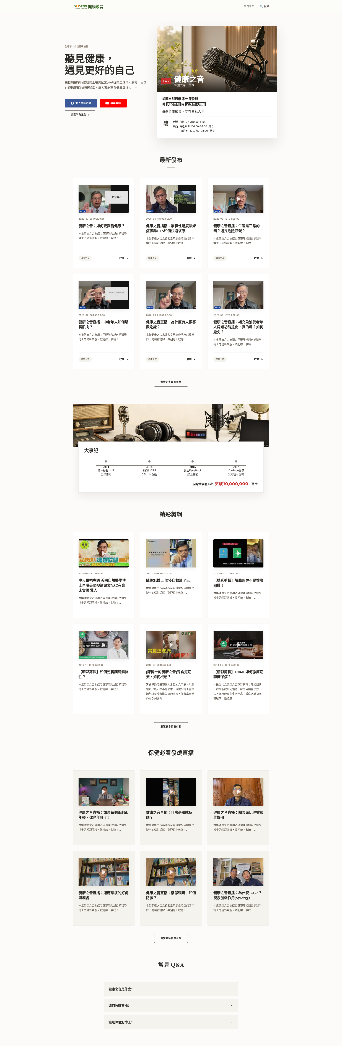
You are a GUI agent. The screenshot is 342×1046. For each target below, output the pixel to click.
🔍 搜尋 (264, 6)
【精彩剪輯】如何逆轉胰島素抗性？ (103, 674)
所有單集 (249, 6)
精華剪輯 (115, 103)
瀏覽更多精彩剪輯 (170, 726)
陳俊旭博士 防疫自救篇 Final (168, 580)
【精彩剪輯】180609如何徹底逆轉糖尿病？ (238, 674)
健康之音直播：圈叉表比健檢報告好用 (238, 815)
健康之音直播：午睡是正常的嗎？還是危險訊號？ (236, 228)
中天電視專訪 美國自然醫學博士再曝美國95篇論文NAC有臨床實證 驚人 (102, 585)
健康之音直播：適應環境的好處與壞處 (103, 895)
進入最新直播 (83, 103)
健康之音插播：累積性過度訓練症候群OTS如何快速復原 (171, 228)
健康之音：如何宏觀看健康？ (102, 225)
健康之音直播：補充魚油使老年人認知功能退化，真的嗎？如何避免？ (238, 327)
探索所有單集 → (80, 114)
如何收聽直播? (118, 1005)
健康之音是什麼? (120, 989)
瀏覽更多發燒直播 (170, 938)
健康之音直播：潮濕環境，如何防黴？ (171, 895)
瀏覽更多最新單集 (170, 381)
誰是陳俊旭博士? (120, 1022)
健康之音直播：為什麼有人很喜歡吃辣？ (171, 324)
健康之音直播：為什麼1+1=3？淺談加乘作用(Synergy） (237, 895)
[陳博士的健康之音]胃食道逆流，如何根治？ (168, 674)
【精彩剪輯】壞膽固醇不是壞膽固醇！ (238, 583)
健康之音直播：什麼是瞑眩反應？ (169, 815)
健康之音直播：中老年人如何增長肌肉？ (103, 324)
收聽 (121, 258)
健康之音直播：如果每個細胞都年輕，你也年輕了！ (103, 815)
